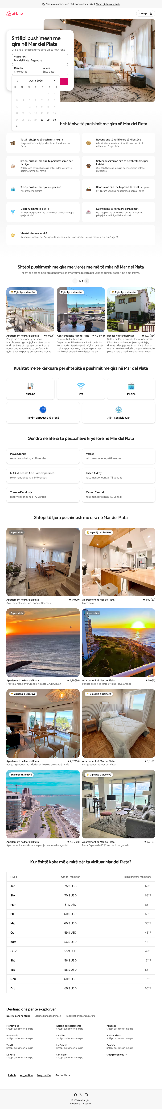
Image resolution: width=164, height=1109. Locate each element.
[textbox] (25, 72)
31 (17, 126)
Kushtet (87, 1103)
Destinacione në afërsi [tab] (18, 1015)
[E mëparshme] (75, 281)
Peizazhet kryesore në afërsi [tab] (80, 1015)
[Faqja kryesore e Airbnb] (14, 13)
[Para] (86, 281)
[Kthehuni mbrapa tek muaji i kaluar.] (17, 81)
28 (42, 119)
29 (48, 119)
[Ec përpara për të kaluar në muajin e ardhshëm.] (54, 81)
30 (54, 119)
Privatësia (75, 1103)
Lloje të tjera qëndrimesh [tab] (48, 1015)
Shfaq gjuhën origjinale (108, 4)
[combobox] (40, 60)
